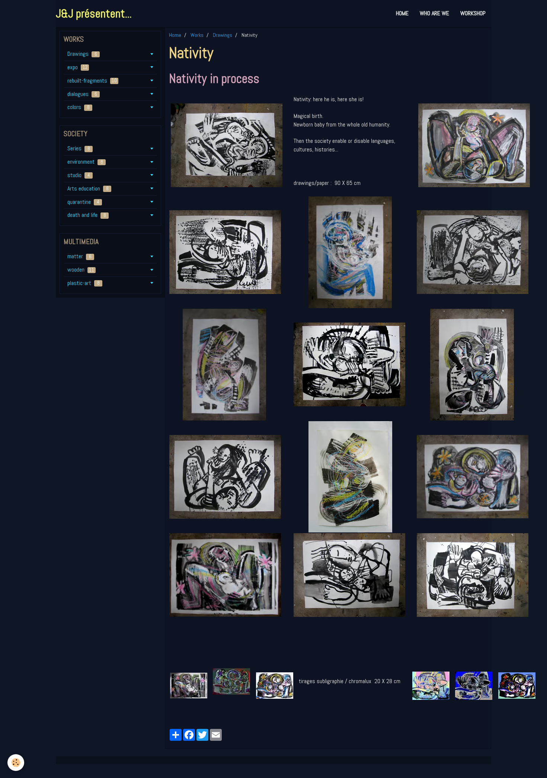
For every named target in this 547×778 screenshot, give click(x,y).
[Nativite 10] (472, 476)
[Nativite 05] (349, 364)
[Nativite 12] (349, 574)
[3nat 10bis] (274, 685)
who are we (434, 13)
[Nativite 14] (472, 574)
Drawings (222, 35)
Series (78, 148)
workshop (473, 13)
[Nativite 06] (225, 252)
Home (402, 13)
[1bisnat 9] (188, 685)
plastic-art (83, 283)
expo (77, 67)
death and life (86, 215)
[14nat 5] (473, 685)
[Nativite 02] (217, 364)
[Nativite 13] (226, 145)
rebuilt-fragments (92, 80)
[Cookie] (15, 762)
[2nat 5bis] (431, 685)
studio (78, 175)
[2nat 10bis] (231, 681)
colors (78, 107)
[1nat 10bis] (516, 685)
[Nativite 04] (472, 364)
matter (79, 256)
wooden (80, 269)
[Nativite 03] (343, 476)
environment (85, 162)
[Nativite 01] (350, 252)
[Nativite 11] (474, 145)
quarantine (83, 202)
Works (197, 35)
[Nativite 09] (225, 574)
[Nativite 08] (225, 476)
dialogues (82, 94)
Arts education (88, 188)
